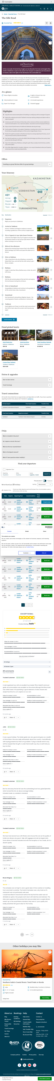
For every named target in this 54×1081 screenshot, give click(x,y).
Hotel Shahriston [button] (7, 342)
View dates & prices (44, 1079)
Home (5, 14)
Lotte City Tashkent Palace (31, 516)
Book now (47, 509)
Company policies (15, 1055)
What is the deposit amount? (10, 452)
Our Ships (7, 1031)
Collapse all (50, 215)
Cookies (24, 1055)
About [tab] (44, 531)
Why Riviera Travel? (7, 1020)
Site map (41, 1055)
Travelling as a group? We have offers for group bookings (18, 164)
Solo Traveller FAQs (28, 1029)
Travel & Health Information (27, 1023)
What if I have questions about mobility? (14, 457)
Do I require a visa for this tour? (11, 441)
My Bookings (17, 1021)
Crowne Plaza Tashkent (31, 502)
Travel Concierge (7, 385)
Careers (6, 1034)
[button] (50, 43)
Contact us (39, 1017)
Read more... (48, 85)
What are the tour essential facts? (12, 447)
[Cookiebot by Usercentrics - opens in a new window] (46, 527)
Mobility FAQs (26, 1027)
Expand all (45, 215)
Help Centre (26, 1017)
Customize (26, 553)
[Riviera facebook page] (19, 1065)
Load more (7, 314)
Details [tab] (27, 531)
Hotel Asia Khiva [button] (24, 342)
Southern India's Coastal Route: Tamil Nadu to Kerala (23, 982)
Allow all (44, 553)
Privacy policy (32, 1055)
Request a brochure (41, 1022)
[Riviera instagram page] (34, 1065)
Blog (5, 1017)
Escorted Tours (12, 14)
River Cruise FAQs (27, 1032)
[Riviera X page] (24, 1065)
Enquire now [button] (46, 502)
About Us (6, 1036)
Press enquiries (40, 1019)
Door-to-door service (8, 380)
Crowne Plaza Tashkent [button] (9, 362)
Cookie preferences (28, 1059)
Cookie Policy (30, 547)
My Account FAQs (27, 1035)
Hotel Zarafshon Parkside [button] (44, 342)
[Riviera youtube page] (29, 1065)
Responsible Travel (7, 1025)
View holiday (45, 998)
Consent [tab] (9, 531)
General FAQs (26, 1019)
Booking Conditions (17, 1018)
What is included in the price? (11, 436)
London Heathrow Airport (19, 502)
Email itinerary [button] (8, 319)
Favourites (16, 1024)
